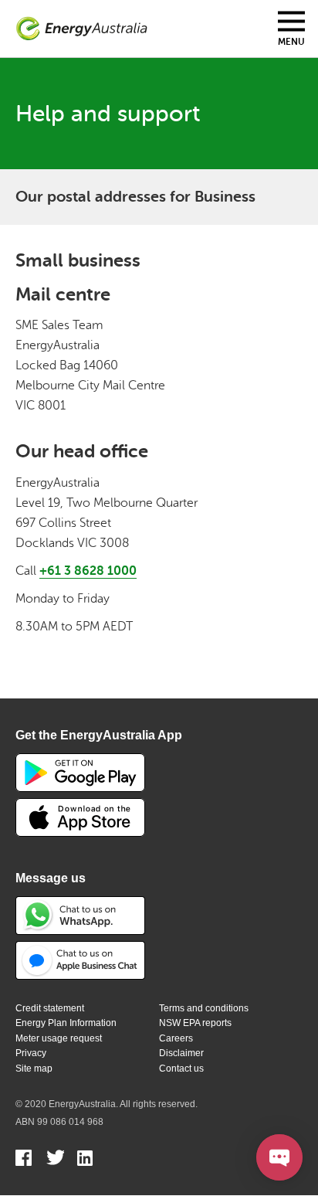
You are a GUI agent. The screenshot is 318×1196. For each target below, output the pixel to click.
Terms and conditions (204, 1008)
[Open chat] (279, 1157)
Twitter (55, 1160)
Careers (176, 1038)
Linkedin (86, 1160)
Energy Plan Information (66, 1023)
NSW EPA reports (195, 1023)
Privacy (30, 1053)
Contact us (181, 1068)
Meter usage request (58, 1038)
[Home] (82, 29)
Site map (33, 1068)
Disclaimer (181, 1053)
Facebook (24, 1160)
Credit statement (49, 1008)
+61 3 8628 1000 (88, 571)
